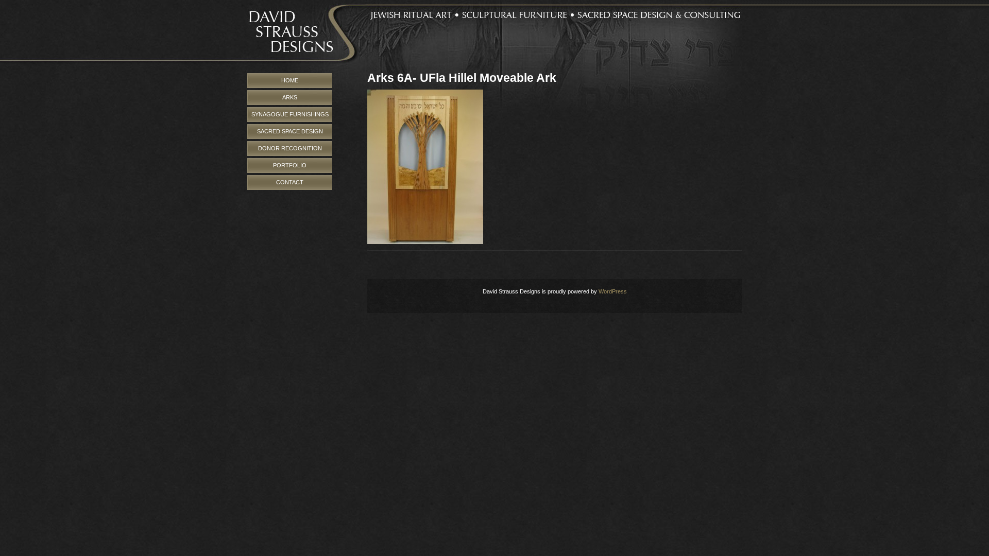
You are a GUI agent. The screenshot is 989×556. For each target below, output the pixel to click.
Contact (289, 182)
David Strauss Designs (494, 36)
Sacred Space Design (290, 131)
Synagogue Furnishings (290, 114)
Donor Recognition (290, 148)
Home (289, 80)
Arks (289, 97)
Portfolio (289, 165)
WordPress (613, 291)
